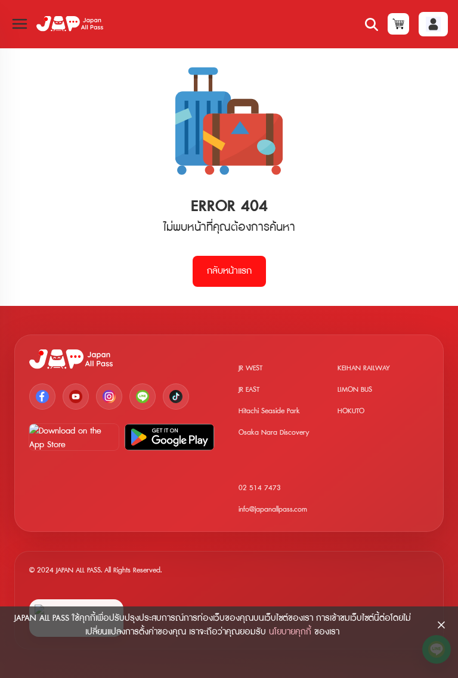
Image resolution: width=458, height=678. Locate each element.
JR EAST (249, 390)
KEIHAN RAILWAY (364, 368)
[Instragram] (109, 396)
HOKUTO (351, 411)
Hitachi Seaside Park (269, 411)
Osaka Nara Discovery (274, 433)
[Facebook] (42, 396)
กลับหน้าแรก (229, 271)
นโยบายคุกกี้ (290, 632)
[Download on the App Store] (74, 437)
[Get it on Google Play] (169, 437)
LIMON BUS (355, 390)
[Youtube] (76, 396)
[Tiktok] (176, 396)
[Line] (142, 396)
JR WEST (250, 368)
